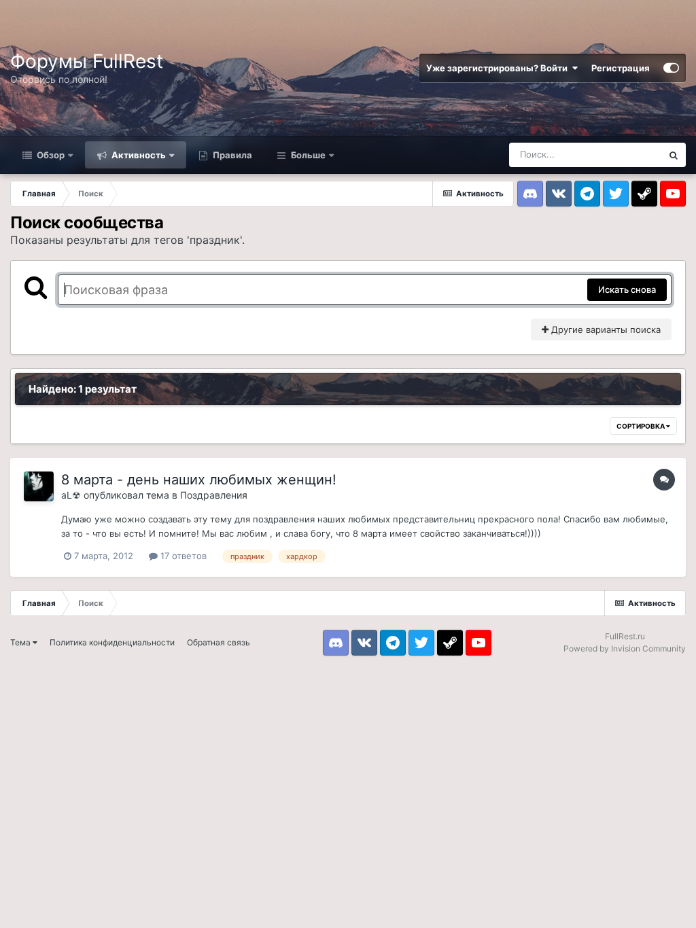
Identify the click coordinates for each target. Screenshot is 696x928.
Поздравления (213, 495)
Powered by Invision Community (624, 648)
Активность (137, 154)
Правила (231, 154)
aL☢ (71, 495)
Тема (21, 642)
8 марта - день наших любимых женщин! (198, 479)
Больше (308, 154)
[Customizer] (671, 68)
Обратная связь (218, 642)
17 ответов (182, 555)
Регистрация (620, 68)
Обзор (50, 154)
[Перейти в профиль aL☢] (39, 486)
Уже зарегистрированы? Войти (499, 68)
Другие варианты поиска (605, 329)
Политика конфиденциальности (112, 642)
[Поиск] (673, 155)
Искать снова (627, 289)
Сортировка (641, 426)
